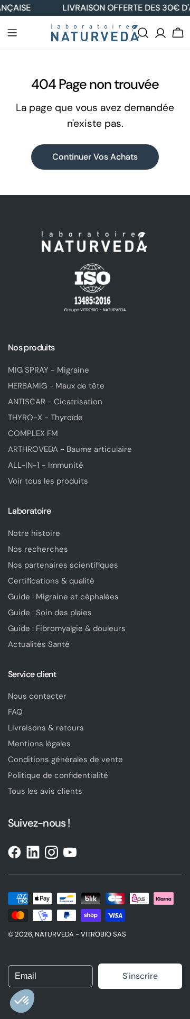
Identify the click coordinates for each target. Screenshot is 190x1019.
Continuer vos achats (95, 156)
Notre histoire (34, 533)
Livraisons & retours (46, 727)
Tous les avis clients (45, 791)
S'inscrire (140, 975)
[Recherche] (143, 32)
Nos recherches (38, 549)
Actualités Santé (39, 644)
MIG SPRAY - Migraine (48, 370)
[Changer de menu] (12, 32)
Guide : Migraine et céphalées (63, 596)
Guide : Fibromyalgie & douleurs (67, 628)
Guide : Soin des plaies (50, 612)
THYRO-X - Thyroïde (45, 417)
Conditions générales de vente (65, 759)
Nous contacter (37, 696)
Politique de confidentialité (58, 775)
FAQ (15, 712)
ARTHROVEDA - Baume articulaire (70, 449)
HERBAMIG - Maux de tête (56, 386)
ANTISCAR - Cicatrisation (55, 401)
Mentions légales (39, 743)
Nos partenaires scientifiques (63, 565)
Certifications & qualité (51, 581)
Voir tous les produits (48, 481)
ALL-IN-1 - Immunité (45, 465)
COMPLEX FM (33, 433)
